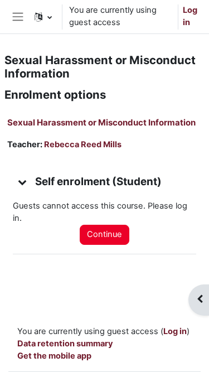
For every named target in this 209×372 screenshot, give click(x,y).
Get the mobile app (54, 356)
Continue (104, 234)
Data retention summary (65, 344)
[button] (43, 16)
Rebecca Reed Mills (82, 144)
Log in (190, 16)
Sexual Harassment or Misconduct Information (101, 122)
